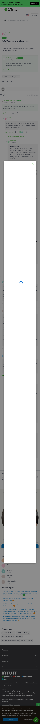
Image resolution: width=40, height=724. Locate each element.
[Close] (34, 163)
